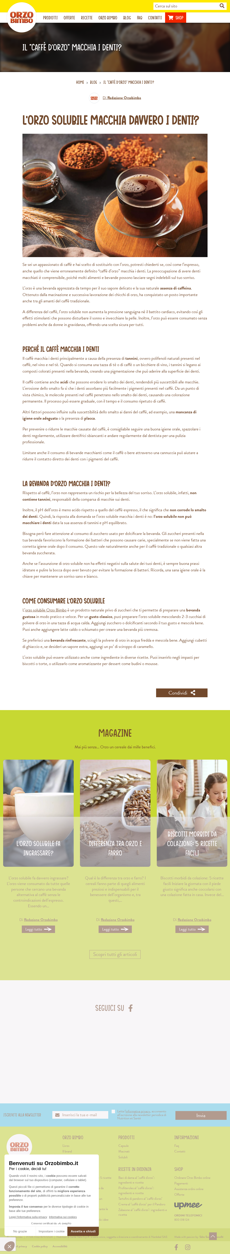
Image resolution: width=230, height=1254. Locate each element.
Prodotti (50, 17)
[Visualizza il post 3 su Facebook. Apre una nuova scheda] (96, 1045)
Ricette (87, 17)
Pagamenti (181, 1183)
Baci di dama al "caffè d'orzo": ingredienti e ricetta (136, 1180)
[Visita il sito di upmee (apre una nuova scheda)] (188, 1207)
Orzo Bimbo (107, 17)
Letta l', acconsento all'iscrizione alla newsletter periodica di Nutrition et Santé (141, 1115)
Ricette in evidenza (134, 1169)
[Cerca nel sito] (222, 6)
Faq (139, 17)
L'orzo (65, 1145)
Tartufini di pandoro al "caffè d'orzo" (140, 1198)
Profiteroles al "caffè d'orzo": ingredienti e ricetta (136, 1190)
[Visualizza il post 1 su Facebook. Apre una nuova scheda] (19, 1045)
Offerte (69, 17)
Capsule (123, 1145)
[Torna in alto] (213, 1236)
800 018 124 (181, 1220)
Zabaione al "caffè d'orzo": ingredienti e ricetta (142, 1212)
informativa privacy (138, 1111)
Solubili (123, 1157)
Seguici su (115, 1008)
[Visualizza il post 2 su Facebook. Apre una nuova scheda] (57, 1045)
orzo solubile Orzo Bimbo (45, 610)
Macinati (124, 1151)
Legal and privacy (17, 1246)
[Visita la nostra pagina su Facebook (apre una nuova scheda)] (177, 1248)
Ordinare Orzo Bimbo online (192, 1177)
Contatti (155, 17)
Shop (179, 17)
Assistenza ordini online (188, 1188)
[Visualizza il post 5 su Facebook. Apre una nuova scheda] (173, 1045)
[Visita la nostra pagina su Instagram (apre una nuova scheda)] (187, 1248)
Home (80, 82)
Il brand (67, 1151)
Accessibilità (60, 1246)
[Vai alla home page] (21, 17)
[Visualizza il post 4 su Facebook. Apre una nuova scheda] (134, 1045)
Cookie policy (40, 1246)
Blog (127, 17)
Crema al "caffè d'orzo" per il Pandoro (141, 1204)
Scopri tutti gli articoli (115, 954)
